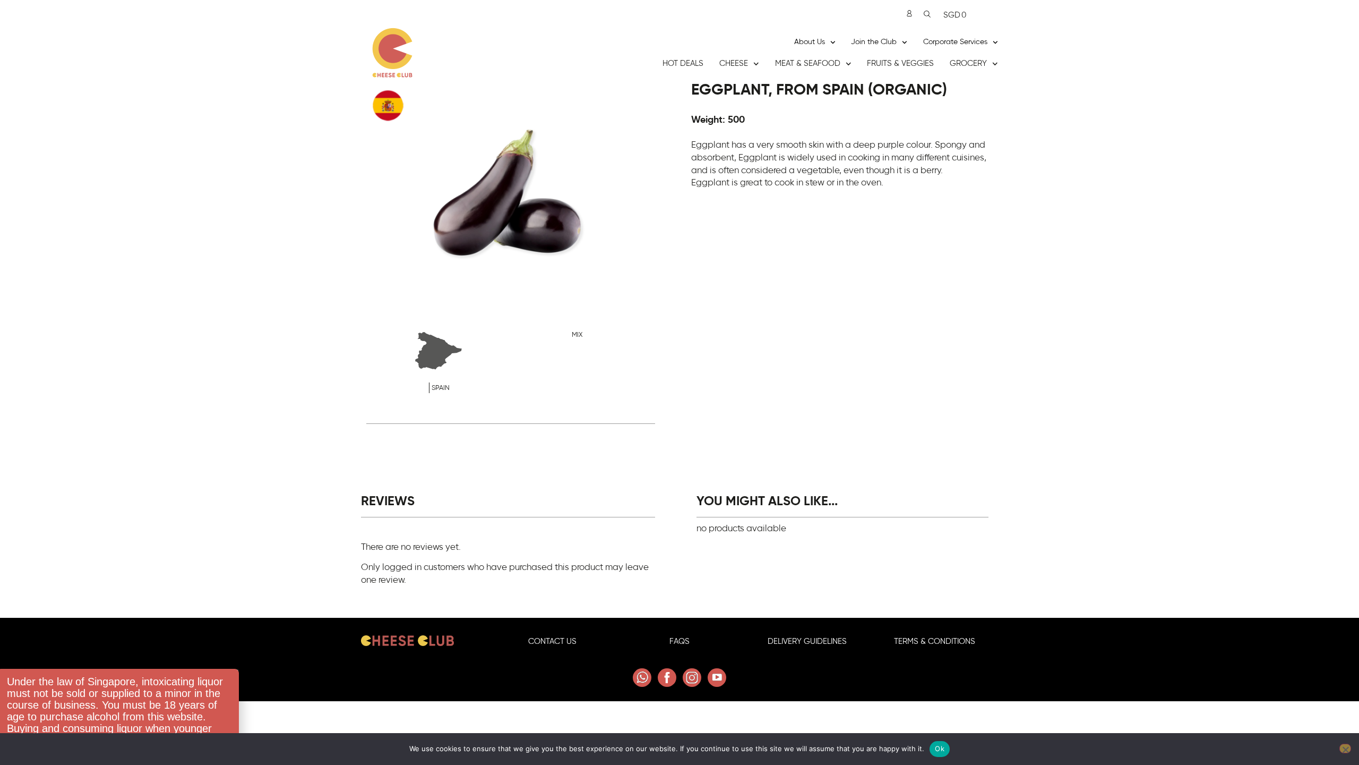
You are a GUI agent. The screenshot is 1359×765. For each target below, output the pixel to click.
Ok (939, 748)
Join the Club (874, 42)
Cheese (733, 63)
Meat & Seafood (807, 63)
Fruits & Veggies (900, 63)
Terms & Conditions (934, 641)
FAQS (679, 641)
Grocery (968, 63)
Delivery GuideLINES (807, 641)
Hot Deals (683, 63)
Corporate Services (955, 42)
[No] (1345, 748)
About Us (809, 42)
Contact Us (552, 641)
